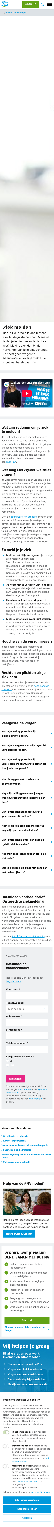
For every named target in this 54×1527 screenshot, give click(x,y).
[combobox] (27, 1008)
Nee (12, 1065)
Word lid (27, 1320)
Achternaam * (14, 1016)
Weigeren (27, 1518)
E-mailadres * (14, 1029)
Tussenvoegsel (15, 1002)
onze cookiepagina (40, 1492)
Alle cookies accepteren (27, 1500)
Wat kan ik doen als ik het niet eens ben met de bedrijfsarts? (24, 870)
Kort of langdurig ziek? (14, 1140)
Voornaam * (13, 989)
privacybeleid (24, 1089)
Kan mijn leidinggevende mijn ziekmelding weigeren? (19, 733)
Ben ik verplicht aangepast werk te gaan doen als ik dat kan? (22, 813)
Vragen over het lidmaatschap (25, 1369)
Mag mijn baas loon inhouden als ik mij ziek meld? (24, 856)
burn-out (11, 461)
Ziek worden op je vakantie (17, 1162)
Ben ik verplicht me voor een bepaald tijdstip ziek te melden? (23, 842)
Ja (11, 1060)
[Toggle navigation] (49, 4)
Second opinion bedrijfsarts (17, 1150)
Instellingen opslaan (27, 1509)
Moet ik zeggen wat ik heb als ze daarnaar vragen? (20, 781)
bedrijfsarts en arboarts (24, 516)
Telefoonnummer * (17, 1043)
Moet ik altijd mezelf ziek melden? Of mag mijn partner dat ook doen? (23, 828)
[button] (45, 1009)
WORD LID (30, 4)
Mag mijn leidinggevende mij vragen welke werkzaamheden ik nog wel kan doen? (23, 797)
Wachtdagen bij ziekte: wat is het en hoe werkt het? (27, 1156)
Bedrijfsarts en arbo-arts (15, 1136)
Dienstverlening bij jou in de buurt (27, 1379)
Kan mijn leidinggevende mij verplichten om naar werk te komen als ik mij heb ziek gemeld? (24, 764)
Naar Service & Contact (19, 1233)
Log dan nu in (13, 981)
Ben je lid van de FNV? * (20, 1056)
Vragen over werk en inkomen (26, 1374)
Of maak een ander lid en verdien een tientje (24, 1329)
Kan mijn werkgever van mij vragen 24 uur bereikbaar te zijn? (24, 747)
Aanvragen (15, 1078)
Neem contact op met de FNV (25, 1364)
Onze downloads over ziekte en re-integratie (25, 1145)
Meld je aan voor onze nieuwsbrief (28, 1384)
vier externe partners (26, 1481)
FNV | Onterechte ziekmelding (29, 936)
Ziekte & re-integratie (16, 12)
